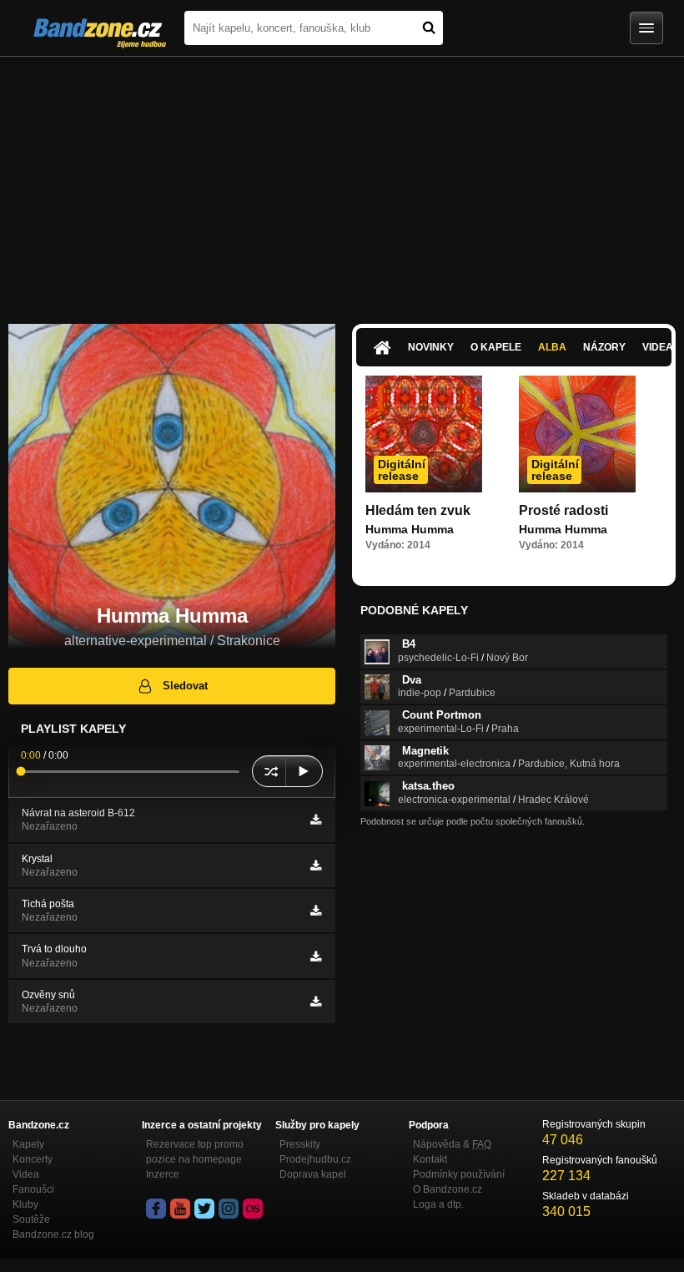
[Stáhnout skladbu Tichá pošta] (315, 910)
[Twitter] (204, 1209)
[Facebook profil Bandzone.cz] (156, 1209)
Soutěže (31, 1219)
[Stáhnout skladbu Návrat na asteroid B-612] (315, 819)
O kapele (495, 347)
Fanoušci (33, 1189)
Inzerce (162, 1174)
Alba (552, 347)
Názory (604, 347)
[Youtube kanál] (180, 1209)
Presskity (299, 1144)
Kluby (25, 1204)
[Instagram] (229, 1209)
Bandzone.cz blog (53, 1234)
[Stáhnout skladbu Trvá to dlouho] (315, 956)
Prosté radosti (563, 510)
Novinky (431, 347)
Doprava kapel (312, 1174)
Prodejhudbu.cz (315, 1159)
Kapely (28, 1144)
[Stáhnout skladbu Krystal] (315, 865)
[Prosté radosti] (577, 434)
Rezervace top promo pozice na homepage (195, 1151)
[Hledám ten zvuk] (423, 434)
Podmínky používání (459, 1174)
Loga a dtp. (438, 1204)
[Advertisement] (342, 182)
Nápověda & (452, 1144)
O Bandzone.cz (447, 1189)
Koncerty (33, 1159)
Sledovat (185, 685)
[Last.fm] (253, 1209)
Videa (26, 1174)
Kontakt (430, 1159)
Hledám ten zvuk (417, 510)
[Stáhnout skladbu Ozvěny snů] (315, 1001)
